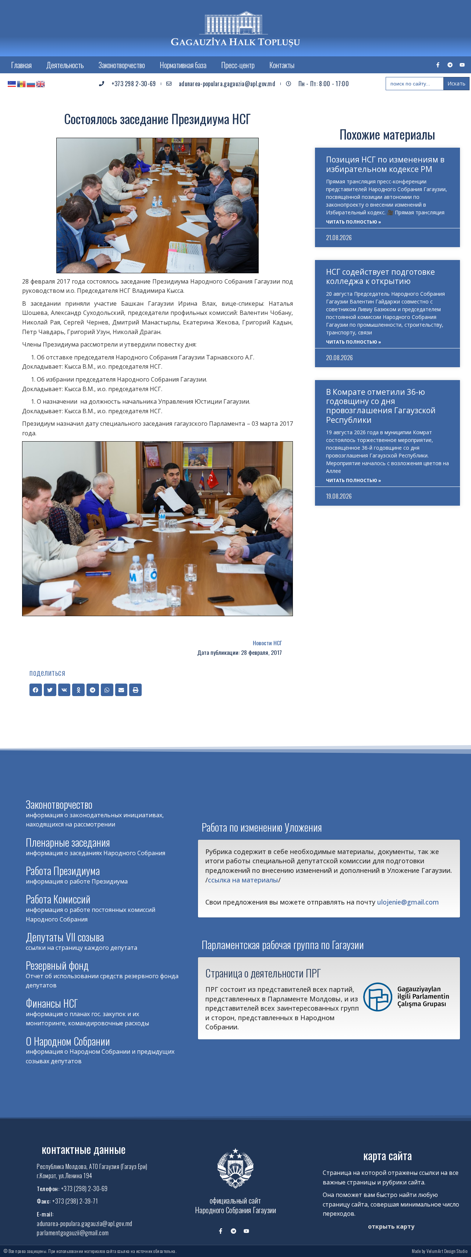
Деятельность (65, 64)
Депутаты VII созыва (65, 936)
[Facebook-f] (438, 65)
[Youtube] (462, 65)
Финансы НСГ (52, 1003)
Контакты (281, 64)
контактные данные (83, 1149)
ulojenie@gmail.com (408, 902)
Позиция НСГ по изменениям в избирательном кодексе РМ (385, 164)
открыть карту (391, 1226)
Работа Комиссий (58, 898)
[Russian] (31, 84)
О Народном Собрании (68, 1041)
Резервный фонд (57, 965)
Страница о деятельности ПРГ (263, 972)
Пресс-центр (238, 64)
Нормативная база (183, 64)
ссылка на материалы (243, 879)
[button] (35, 690)
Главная (21, 64)
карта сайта (387, 1155)
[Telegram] (450, 65)
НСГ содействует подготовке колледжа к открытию (380, 276)
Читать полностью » (353, 222)
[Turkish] (12, 84)
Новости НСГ (267, 642)
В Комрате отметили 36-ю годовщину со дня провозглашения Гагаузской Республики (381, 406)
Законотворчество (122, 64)
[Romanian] (21, 84)
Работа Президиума (63, 870)
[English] (41, 84)
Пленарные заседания (68, 842)
